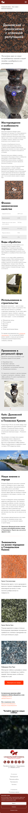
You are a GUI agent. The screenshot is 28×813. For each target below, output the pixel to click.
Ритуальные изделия (14, 792)
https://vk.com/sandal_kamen (9, 705)
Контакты (14, 784)
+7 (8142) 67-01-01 (6, 696)
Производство (14, 782)
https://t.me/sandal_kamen (8, 703)
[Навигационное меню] (26, 2)
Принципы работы (14, 779)
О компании (14, 774)
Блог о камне (15, 6)
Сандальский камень (6, 6)
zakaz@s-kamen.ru (6, 698)
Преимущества (14, 776)
